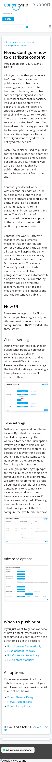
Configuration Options (16, 45)
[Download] (20, 391)
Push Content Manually (21, 650)
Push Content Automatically (24, 646)
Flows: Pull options (18, 706)
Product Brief (28, 42)
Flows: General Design (21, 697)
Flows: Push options (19, 701)
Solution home (11, 42)
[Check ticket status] (27, 27)
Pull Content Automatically (23, 655)
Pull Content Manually (20, 659)
